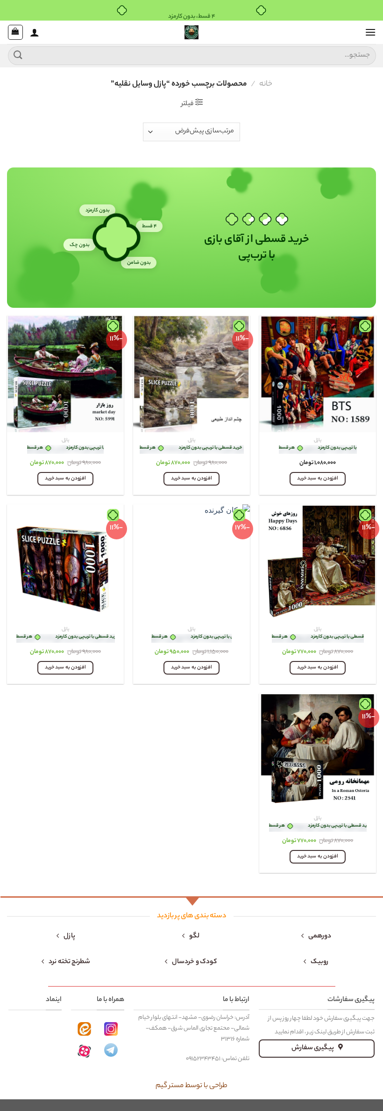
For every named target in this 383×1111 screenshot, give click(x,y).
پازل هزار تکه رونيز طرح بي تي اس (318, 449)
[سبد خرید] (15, 32)
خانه (265, 84)
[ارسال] (18, 55)
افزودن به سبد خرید (317, 479)
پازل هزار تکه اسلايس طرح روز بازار (65, 449)
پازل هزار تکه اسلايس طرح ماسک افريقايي (65, 638)
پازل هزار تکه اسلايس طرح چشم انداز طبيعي (192, 449)
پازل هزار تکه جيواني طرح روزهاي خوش (318, 638)
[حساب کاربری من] (34, 32)
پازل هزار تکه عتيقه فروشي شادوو (191, 638)
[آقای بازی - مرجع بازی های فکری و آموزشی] (191, 32)
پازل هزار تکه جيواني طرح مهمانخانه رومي (318, 827)
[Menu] (370, 32)
